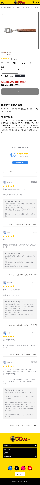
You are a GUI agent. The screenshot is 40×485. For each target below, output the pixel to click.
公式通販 (9, 7)
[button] (2, 2)
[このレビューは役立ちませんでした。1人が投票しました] (35, 354)
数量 (3, 67)
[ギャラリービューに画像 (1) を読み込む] (3, 52)
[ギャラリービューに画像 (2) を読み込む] (9, 52)
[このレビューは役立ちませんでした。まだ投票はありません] (35, 225)
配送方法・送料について (10, 85)
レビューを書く (20, 162)
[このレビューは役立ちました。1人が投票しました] (31, 275)
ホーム (3, 7)
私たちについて (7, 445)
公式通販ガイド (7, 456)
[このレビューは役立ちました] (31, 354)
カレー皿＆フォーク (18, 7)
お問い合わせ (7, 449)
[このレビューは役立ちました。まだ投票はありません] (31, 225)
